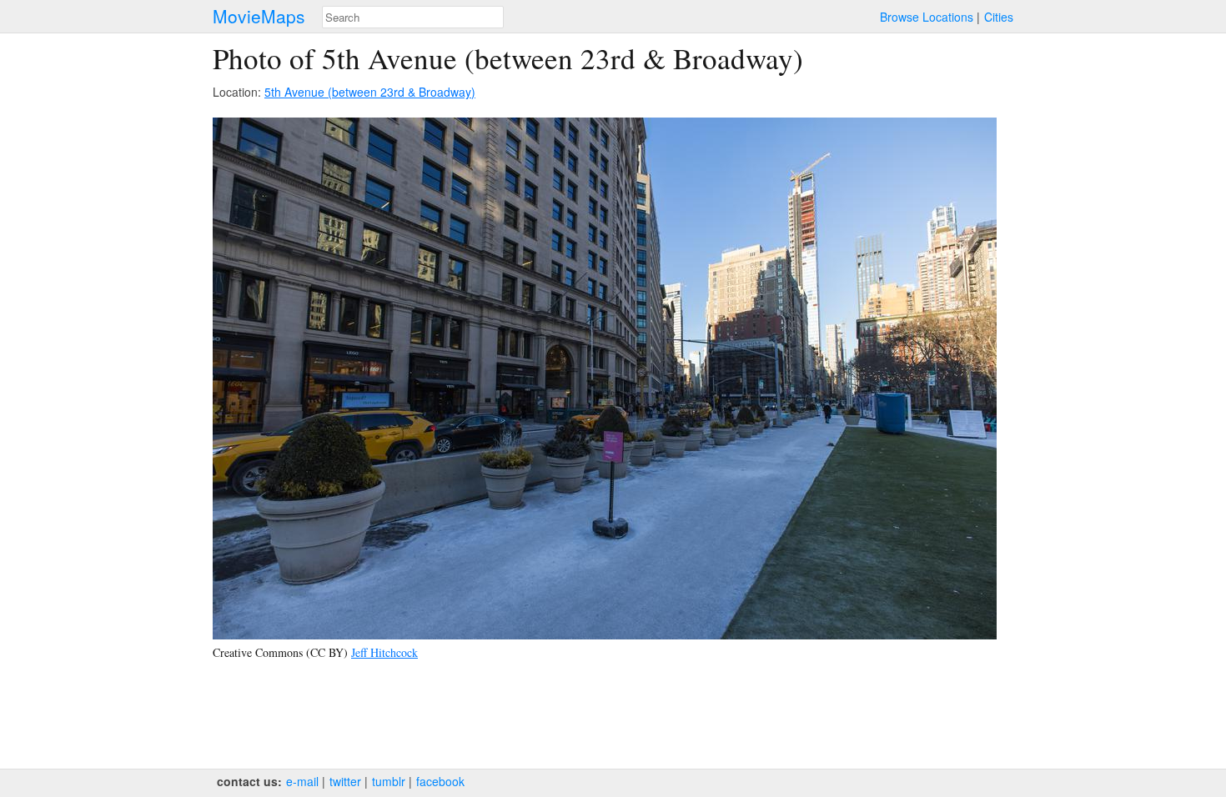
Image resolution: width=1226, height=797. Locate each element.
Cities (998, 16)
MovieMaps (259, 16)
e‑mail (302, 781)
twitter (345, 781)
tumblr (388, 781)
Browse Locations (926, 16)
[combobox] (413, 17)
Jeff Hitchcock (384, 652)
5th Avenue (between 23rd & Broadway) (369, 91)
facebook (440, 781)
